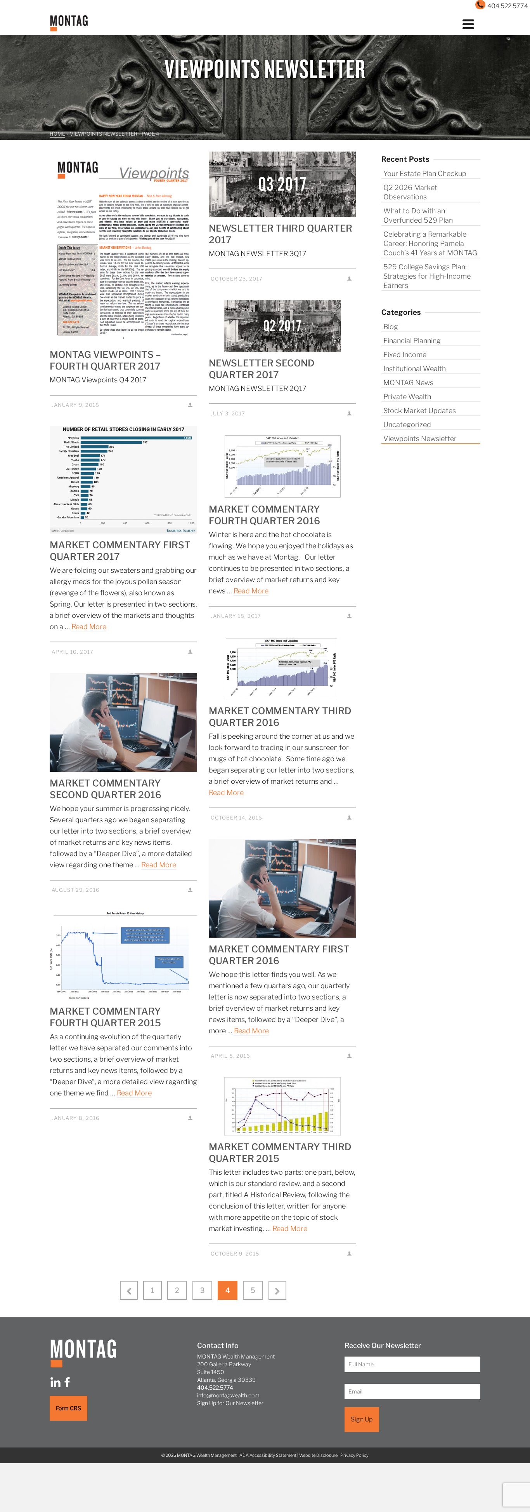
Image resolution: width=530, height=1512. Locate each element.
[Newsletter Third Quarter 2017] (282, 184)
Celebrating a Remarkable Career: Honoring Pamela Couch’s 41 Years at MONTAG (430, 243)
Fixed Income (404, 355)
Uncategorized (407, 424)
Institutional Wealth (414, 368)
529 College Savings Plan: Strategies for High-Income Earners (427, 276)
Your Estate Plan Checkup (424, 173)
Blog (390, 327)
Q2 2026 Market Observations (410, 192)
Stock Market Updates (419, 410)
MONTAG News (408, 382)
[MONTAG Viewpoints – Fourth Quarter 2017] (123, 247)
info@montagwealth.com (228, 1395)
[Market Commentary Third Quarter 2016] (282, 668)
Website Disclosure (318, 1455)
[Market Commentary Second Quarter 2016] (123, 722)
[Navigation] (468, 23)
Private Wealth (407, 396)
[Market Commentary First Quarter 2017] (123, 480)
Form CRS (68, 1408)
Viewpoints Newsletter (420, 438)
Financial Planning (412, 341)
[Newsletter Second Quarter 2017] (282, 326)
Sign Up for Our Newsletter (230, 1403)
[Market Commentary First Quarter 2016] (282, 888)
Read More (88, 627)
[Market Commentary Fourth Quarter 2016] (282, 466)
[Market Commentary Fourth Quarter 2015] (123, 955)
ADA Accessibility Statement (267, 1455)
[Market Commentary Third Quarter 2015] (282, 1106)
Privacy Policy (354, 1455)
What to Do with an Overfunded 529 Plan (418, 215)
